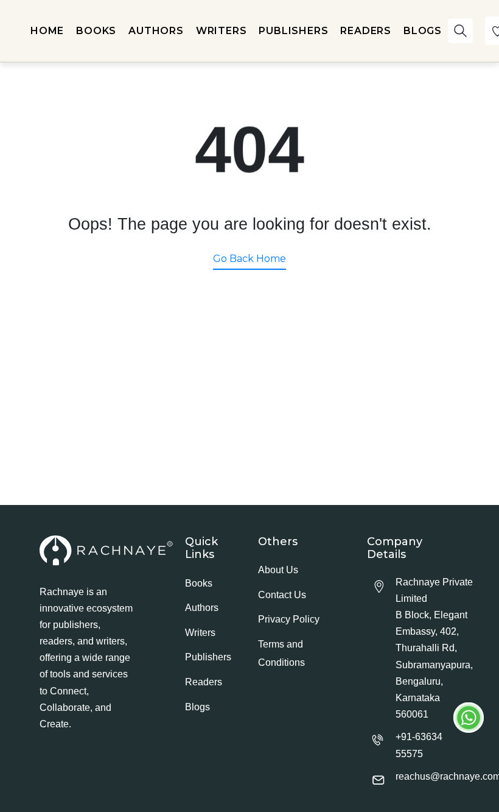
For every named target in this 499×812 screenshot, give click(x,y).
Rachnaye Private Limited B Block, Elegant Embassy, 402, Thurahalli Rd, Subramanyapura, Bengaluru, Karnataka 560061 (434, 648)
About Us (278, 570)
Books (198, 583)
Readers (203, 682)
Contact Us (282, 595)
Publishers (208, 657)
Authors (201, 607)
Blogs (197, 707)
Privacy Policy (288, 619)
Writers (200, 632)
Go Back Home (249, 258)
